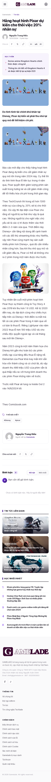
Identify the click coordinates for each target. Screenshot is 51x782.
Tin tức (16, 14)
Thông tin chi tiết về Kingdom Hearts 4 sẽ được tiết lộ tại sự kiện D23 (26, 69)
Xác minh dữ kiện (9, 751)
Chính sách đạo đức (10, 733)
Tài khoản (6, 760)
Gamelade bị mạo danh (12, 755)
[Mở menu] (5, 4)
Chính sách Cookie (10, 746)
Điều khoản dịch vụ (10, 725)
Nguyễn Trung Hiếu (18, 35)
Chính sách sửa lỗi (10, 738)
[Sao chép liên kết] (23, 44)
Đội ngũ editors (8, 701)
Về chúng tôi (7, 696)
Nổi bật (32, 473)
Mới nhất (42, 473)
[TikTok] (10, 681)
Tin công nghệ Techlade (12, 710)
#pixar (17, 420)
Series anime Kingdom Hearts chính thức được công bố (25, 62)
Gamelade (6, 14)
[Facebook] (11, 44)
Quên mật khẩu (8, 764)
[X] (17, 44)
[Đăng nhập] (46, 4)
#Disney (7, 420)
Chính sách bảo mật (10, 729)
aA (36, 44)
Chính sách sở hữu (10, 742)
